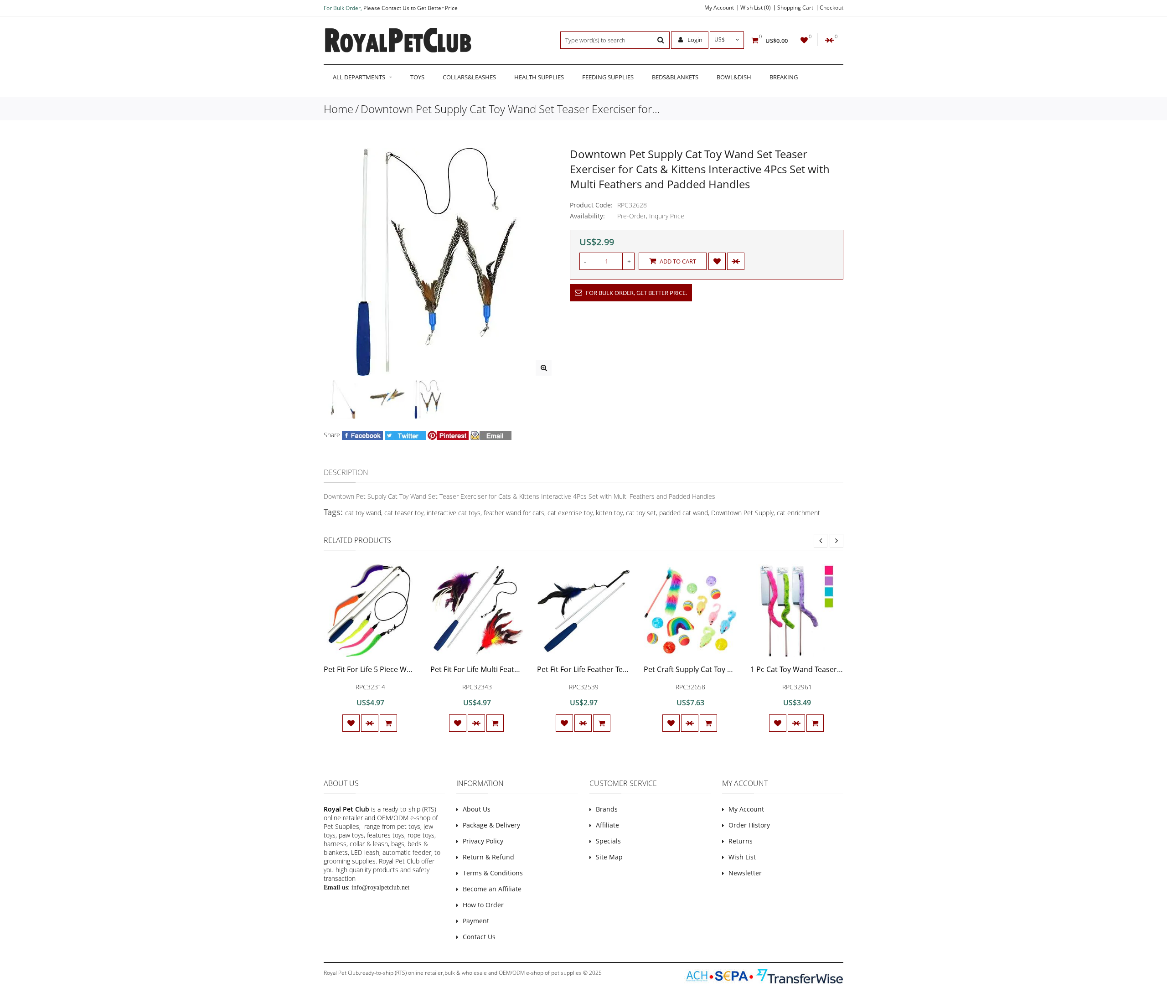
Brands (607, 809)
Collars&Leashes (469, 77)
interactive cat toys (453, 512)
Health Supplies (539, 77)
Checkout (831, 7)
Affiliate (607, 825)
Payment (476, 920)
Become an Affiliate (492, 888)
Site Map (609, 857)
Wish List (742, 857)
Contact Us (479, 936)
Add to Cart (677, 261)
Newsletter (745, 873)
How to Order (483, 904)
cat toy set (641, 512)
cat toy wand (363, 512)
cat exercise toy (570, 512)
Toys (417, 77)
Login (694, 40)
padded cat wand (683, 512)
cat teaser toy (403, 512)
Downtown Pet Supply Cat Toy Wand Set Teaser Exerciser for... (510, 108)
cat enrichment (798, 512)
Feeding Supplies (608, 77)
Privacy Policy (483, 841)
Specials (608, 841)
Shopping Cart (795, 7)
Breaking (783, 77)
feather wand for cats (514, 512)
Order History (749, 825)
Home (338, 108)
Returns (740, 841)
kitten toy (609, 512)
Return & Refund (488, 857)
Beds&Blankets (675, 77)
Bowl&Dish (734, 77)
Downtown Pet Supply (742, 512)
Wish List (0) (755, 7)
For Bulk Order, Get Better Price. (635, 293)
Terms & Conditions (493, 873)
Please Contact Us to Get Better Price (410, 8)
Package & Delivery (491, 825)
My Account (719, 7)
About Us (477, 809)
